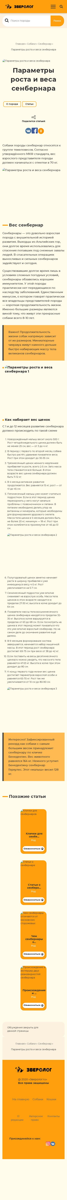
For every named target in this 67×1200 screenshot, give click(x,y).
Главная (20, 44)
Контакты (53, 1116)
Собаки (31, 44)
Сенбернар (45, 44)
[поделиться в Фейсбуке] (35, 131)
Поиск (57, 21)
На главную (20, 1099)
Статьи (29, 104)
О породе (12, 104)
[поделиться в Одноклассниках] (41, 131)
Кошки (51, 1099)
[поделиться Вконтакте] (28, 131)
